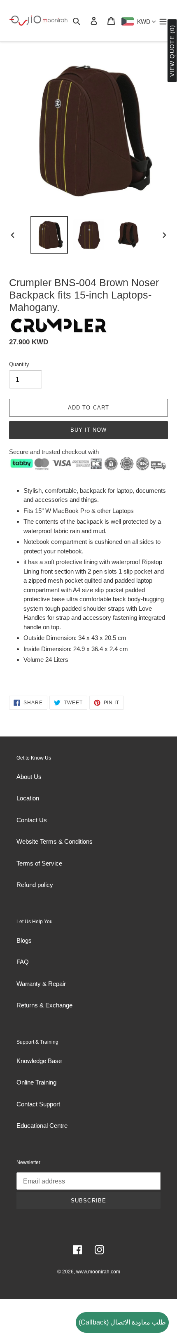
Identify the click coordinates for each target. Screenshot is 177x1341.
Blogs (24, 940)
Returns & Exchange (44, 1005)
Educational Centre (42, 1125)
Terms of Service (39, 863)
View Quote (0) (172, 51)
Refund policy (34, 884)
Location (27, 798)
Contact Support (38, 1104)
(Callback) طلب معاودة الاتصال (122, 1322)
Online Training (36, 1082)
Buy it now (88, 430)
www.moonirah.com (98, 1272)
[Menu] (163, 21)
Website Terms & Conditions (54, 841)
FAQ (22, 961)
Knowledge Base (39, 1060)
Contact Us (31, 819)
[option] (49, 235)
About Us (29, 776)
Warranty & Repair (41, 983)
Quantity (19, 364)
